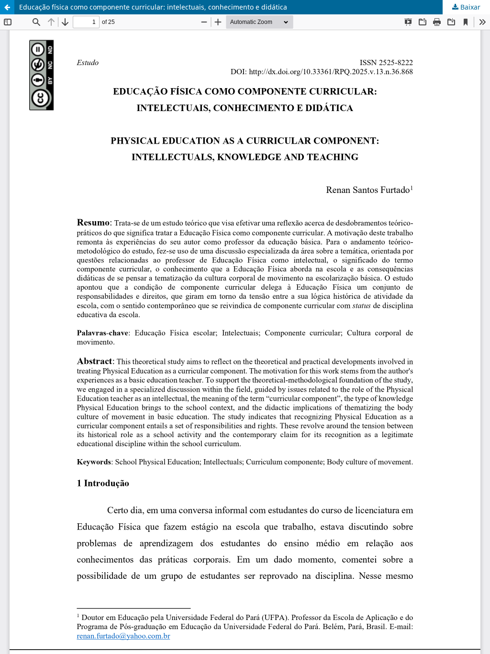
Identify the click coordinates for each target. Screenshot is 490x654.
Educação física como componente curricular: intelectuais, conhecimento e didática (153, 6)
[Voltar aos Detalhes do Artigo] (7, 7)
